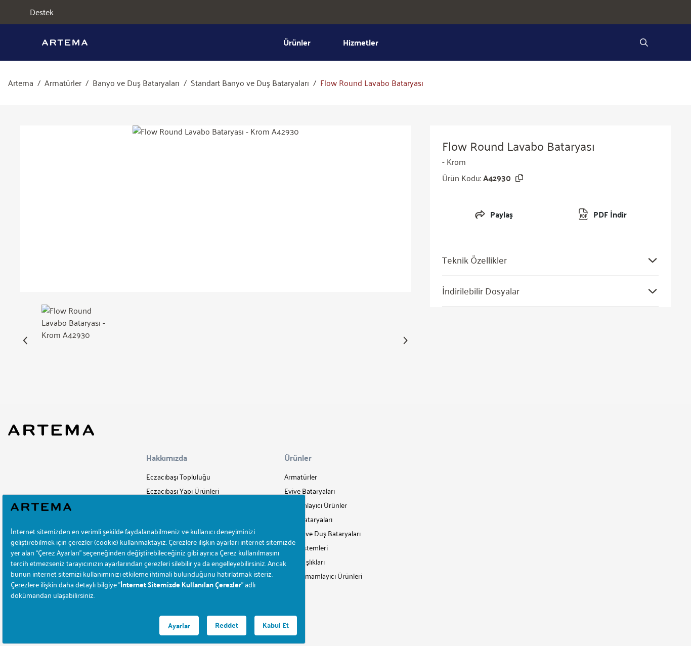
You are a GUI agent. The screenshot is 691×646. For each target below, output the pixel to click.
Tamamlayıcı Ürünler (315, 505)
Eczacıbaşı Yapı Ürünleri (182, 491)
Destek (42, 12)
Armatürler (63, 83)
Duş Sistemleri (306, 547)
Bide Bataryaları (308, 519)
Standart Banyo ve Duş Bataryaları (250, 83)
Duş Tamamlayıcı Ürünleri (323, 576)
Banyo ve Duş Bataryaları (136, 83)
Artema (20, 83)
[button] (25, 340)
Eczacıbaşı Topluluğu (178, 476)
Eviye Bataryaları (309, 491)
